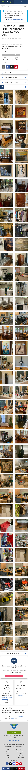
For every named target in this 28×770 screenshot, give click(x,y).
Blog (8, 755)
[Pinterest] (20, 763)
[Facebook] (7, 763)
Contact (8, 757)
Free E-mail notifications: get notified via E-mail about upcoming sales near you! (14, 745)
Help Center (20, 755)
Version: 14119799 (14, 740)
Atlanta (12, 718)
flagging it (21, 695)
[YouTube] (17, 763)
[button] (14, 72)
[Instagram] (13, 763)
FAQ (8, 750)
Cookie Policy (20, 757)
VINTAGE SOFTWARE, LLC (18, 735)
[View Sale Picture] (6, 97)
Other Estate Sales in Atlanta (16, 19)
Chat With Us (15, 732)
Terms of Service (20, 750)
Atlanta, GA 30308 (18, 716)
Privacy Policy (20, 751)
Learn (7, 751)
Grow (7, 753)
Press (20, 753)
